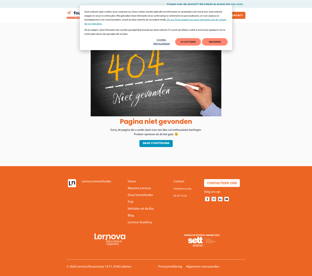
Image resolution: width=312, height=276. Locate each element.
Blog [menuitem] (131, 215)
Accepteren (188, 41)
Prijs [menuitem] (131, 202)
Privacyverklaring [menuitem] (170, 266)
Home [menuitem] (132, 181)
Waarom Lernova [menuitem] (139, 188)
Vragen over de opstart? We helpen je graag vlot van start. (205, 4)
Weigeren (215, 41)
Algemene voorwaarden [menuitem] (202, 266)
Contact (236, 15)
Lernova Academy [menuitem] (140, 222)
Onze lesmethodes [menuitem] (140, 195)
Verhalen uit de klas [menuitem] (141, 208)
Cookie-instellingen (161, 41)
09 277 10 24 (180, 196)
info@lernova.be (182, 189)
